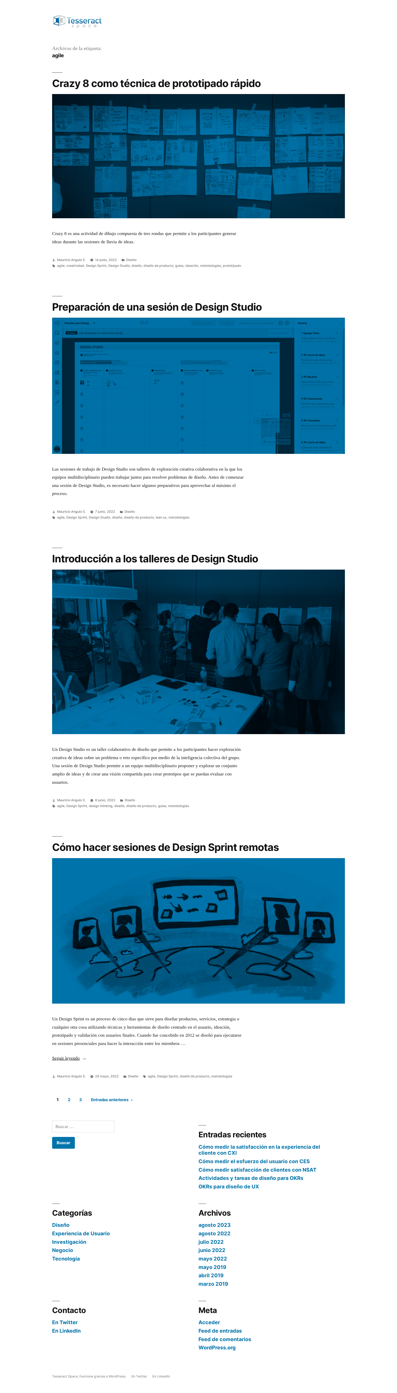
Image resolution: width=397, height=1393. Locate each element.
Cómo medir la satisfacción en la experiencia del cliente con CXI (259, 1150)
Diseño (131, 260)
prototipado (232, 266)
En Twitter (65, 1322)
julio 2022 (211, 1242)
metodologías (210, 266)
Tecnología (66, 1259)
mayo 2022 (212, 1259)
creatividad (75, 266)
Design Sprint (96, 266)
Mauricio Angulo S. (71, 260)
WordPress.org (217, 1347)
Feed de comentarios (224, 1339)
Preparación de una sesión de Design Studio (157, 307)
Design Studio (119, 266)
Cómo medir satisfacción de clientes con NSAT (257, 1170)
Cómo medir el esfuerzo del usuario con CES (254, 1161)
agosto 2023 (214, 1225)
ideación (191, 266)
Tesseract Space (65, 1376)
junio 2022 (211, 1250)
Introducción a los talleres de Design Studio (155, 558)
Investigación (69, 1242)
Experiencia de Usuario (81, 1233)
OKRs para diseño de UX (228, 1186)
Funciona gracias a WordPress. (103, 1376)
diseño (137, 266)
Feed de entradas (220, 1331)
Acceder (209, 1322)
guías (179, 266)
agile (61, 266)
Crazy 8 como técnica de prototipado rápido (156, 83)
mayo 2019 (212, 1267)
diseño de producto (158, 266)
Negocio (62, 1250)
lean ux (161, 517)
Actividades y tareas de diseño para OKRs (250, 1178)
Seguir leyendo (69, 1058)
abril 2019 (211, 1275)
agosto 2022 (214, 1233)
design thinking (100, 806)
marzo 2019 (213, 1284)
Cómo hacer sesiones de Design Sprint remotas (165, 847)
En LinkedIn (66, 1331)
